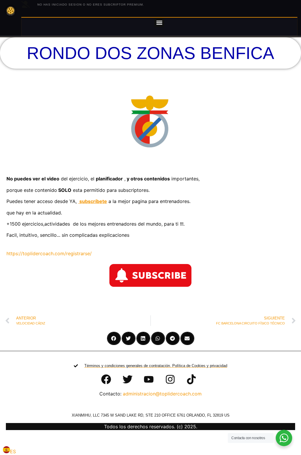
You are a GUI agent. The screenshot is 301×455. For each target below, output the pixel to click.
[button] (159, 22)
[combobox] (9, 450)
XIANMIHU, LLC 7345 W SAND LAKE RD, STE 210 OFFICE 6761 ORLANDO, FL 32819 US (151, 415)
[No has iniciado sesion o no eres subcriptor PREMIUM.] (25, 4)
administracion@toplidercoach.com (162, 394)
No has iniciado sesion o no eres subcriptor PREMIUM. (90, 4)
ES (13, 451)
